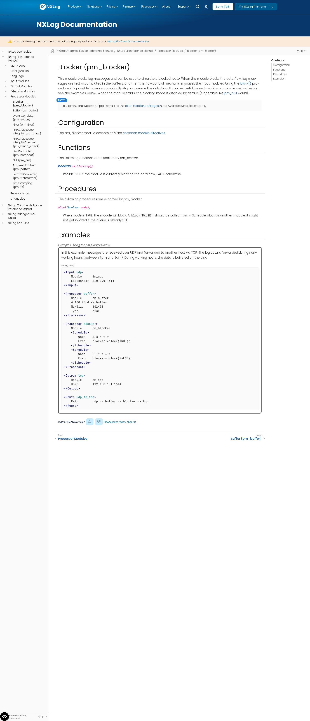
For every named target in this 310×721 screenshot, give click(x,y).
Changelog (18, 198)
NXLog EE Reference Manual (21, 58)
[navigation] (3, 51)
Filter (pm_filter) (23, 124)
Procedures (280, 74)
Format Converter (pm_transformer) (25, 176)
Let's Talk (223, 6)
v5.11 (300, 51)
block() (245, 83)
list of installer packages (142, 106)
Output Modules (21, 86)
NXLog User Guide (19, 51)
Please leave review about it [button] (120, 422)
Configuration (20, 71)
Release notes (20, 193)
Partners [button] (128, 6)
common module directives (144, 133)
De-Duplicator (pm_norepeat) (23, 153)
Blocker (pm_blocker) (23, 103)
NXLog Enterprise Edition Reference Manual (85, 51)
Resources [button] (148, 6)
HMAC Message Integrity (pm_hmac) (27, 131)
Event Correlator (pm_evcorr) (23, 117)
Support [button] (182, 6)
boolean (64, 166)
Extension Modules (23, 91)
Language (17, 76)
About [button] (166, 6)
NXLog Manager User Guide (21, 216)
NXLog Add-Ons (18, 223)
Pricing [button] (111, 6)
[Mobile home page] (52, 51)
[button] (207, 7)
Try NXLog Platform (252, 6)
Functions (279, 69)
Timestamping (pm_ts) (22, 185)
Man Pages (18, 65)
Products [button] (74, 6)
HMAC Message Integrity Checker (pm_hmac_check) (26, 142)
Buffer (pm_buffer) (25, 110)
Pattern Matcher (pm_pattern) (24, 167)
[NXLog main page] (50, 6)
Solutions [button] (93, 6)
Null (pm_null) (22, 160)
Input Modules (20, 81)
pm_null (230, 93)
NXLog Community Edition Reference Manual (25, 207)
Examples (279, 78)
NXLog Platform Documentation (128, 41)
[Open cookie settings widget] (4, 716)
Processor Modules (23, 96)
